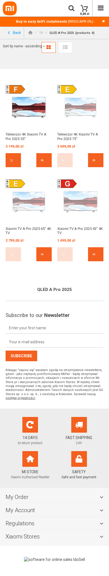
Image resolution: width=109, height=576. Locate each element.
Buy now (13, 160)
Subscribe (21, 356)
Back (16, 32)
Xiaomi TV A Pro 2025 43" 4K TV (80, 231)
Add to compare (44, 160)
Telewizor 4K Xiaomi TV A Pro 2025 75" (77, 136)
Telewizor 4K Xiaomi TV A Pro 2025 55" (26, 136)
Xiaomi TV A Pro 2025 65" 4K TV (28, 231)
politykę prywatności (20, 398)
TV (41, 33)
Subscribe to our (38, 315)
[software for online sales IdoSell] (54, 559)
